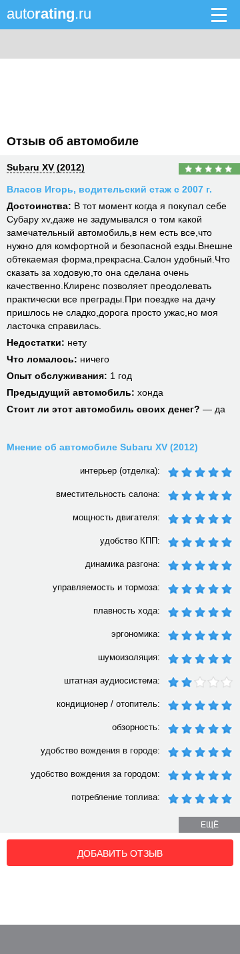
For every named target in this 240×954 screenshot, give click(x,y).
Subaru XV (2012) (46, 167)
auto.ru (49, 13)
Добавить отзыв (120, 853)
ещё (210, 824)
